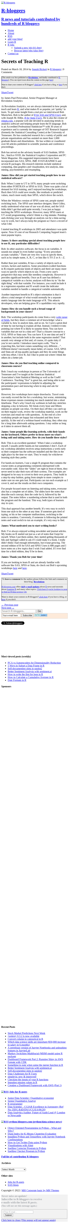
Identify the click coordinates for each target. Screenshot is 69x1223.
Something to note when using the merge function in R (35, 1065)
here (51, 80)
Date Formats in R (17, 680)
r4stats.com (7, 120)
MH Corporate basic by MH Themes (40, 1190)
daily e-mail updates (30, 586)
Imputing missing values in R (22, 1082)
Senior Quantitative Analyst (22, 1101)
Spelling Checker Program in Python (26, 1151)
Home (11, 30)
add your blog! (15, 39)
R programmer (15, 1103)
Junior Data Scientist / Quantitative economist (31, 1098)
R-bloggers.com (8, 586)
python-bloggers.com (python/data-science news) (35, 1121)
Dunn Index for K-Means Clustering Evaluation (32, 1133)
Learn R (12, 42)
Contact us (13, 53)
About (11, 33)
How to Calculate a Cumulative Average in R (31, 677)
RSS (10, 36)
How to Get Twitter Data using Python (27, 1142)
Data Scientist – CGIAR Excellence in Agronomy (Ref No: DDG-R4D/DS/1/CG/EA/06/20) (35, 1108)
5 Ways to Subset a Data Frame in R (26, 665)
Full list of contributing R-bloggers (20, 1156)
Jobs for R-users (18, 1091)
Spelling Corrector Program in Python (27, 1148)
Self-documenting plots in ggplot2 (25, 668)
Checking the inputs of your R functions (28, 1079)
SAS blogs (13, 1185)
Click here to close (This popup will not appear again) (28, 1220)
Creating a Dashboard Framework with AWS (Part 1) (35, 1085)
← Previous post (9, 604)
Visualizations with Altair (20, 1145)
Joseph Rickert (39, 69)
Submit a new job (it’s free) (28, 47)
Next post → (7, 607)
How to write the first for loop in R (25, 674)
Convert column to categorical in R (25, 1039)
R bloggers (55, 69)
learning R (11, 589)
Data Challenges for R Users (22, 1073)
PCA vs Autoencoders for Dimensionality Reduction (34, 662)
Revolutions (33, 77)
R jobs (11, 44)
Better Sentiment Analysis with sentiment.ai (30, 671)
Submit (8, 1215)
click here (38, 85)
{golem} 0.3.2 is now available (23, 1036)
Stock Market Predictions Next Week (26, 1033)
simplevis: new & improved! (22, 1076)
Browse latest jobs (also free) (28, 50)
